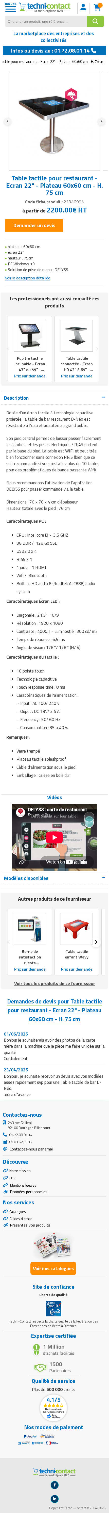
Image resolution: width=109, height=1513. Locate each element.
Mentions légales (22, 1185)
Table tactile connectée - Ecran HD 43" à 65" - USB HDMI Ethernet (77, 369)
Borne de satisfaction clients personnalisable (30, 959)
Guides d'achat (20, 1218)
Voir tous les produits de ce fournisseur (54, 983)
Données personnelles (28, 1191)
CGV (12, 1178)
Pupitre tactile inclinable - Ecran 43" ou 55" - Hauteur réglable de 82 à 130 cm (29, 369)
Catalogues (17, 1211)
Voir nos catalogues (53, 1268)
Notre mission (20, 1170)
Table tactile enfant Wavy (76, 954)
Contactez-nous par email (31, 1148)
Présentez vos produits (30, 1225)
